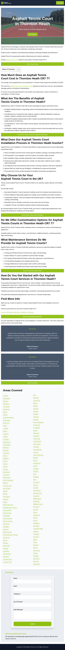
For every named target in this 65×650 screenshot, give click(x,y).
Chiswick (6, 529)
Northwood (36, 564)
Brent (34, 474)
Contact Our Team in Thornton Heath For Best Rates (32, 134)
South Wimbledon (8, 417)
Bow (34, 395)
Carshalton (30, 312)
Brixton (5, 431)
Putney (5, 455)
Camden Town (7, 559)
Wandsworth (6, 442)
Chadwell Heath (38, 528)
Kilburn (35, 403)
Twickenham (7, 554)
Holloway (36, 417)
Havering (36, 561)
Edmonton (36, 526)
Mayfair (5, 491)
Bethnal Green (7, 532)
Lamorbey (6, 551)
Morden (5, 415)
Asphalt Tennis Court (12, 60)
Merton (5, 412)
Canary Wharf (7, 510)
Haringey (36, 468)
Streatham (23, 312)
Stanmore (36, 537)
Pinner (35, 542)
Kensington (6, 496)
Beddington (10, 312)
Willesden (36, 433)
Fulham (5, 464)
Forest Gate (36, 438)
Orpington (6, 526)
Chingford (36, 534)
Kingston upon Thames (10, 507)
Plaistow (35, 411)
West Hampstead (38, 422)
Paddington (6, 515)
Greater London (7, 521)
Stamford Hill (37, 441)
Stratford (35, 414)
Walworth (6, 458)
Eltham (5, 502)
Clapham (6, 434)
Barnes (5, 494)
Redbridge (36, 501)
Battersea (6, 447)
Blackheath (6, 472)
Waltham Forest (38, 504)
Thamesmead (37, 449)
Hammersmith (7, 513)
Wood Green (37, 490)
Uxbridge (36, 556)
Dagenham (36, 515)
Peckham (6, 450)
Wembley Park (37, 493)
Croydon (3, 312)
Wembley (36, 477)
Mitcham (17, 312)
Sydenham (6, 409)
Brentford (36, 398)
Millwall (5, 483)
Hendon (35, 485)
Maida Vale (6, 545)
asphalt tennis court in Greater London (21, 86)
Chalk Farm (36, 400)
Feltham (35, 471)
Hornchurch (36, 550)
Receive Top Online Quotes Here (32, 270)
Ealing (35, 460)
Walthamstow (37, 498)
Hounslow (36, 436)
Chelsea (5, 469)
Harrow (35, 518)
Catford (5, 436)
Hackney (36, 408)
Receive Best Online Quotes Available (32, 215)
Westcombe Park (8, 505)
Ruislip (35, 553)
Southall (35, 488)
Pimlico (5, 461)
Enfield (35, 547)
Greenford (36, 482)
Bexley (35, 430)
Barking (35, 458)
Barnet (35, 539)
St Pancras (6, 537)
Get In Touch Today (32, 64)
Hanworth (36, 447)
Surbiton (5, 499)
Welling (35, 406)
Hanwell (35, 452)
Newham (36, 419)
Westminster (6, 477)
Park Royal (36, 425)
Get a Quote (32, 34)
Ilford (34, 479)
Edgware (36, 531)
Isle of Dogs (6, 488)
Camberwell (6, 445)
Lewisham (6, 453)
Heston (35, 466)
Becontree (36, 507)
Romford (35, 545)
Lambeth (5, 428)
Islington (5, 548)
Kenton (35, 520)
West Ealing (36, 444)
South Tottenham (38, 455)
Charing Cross (7, 485)
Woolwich (6, 556)
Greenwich (6, 475)
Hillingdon (36, 523)
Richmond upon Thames (10, 535)
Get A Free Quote (32, 383)
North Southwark (8, 480)
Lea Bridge (36, 428)
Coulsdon (6, 439)
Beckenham (6, 420)
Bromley (5, 543)
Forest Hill (6, 423)
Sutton (5, 425)
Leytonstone (37, 463)
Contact (60, 3)
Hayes (35, 512)
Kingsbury (36, 496)
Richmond (6, 524)
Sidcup (5, 540)
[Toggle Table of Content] (17, 69)
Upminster (36, 558)
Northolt (35, 509)
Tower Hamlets (7, 518)
